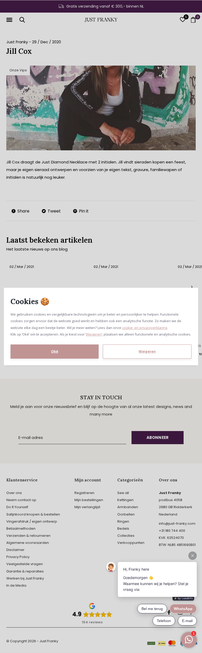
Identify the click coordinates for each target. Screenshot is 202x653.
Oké (54, 351)
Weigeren (94, 334)
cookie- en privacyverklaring (144, 327)
